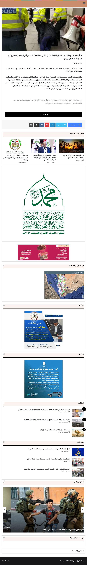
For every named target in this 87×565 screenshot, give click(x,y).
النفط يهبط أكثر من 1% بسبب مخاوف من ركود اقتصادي (73, 156)
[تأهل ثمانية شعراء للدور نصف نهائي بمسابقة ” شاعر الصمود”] (78, 452)
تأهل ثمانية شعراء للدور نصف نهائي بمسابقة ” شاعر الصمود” (49, 449)
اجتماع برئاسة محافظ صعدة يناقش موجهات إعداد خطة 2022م (48, 459)
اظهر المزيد (44, 114)
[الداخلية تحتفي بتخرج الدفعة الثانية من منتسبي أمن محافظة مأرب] (78, 472)
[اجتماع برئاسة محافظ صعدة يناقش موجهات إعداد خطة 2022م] (78, 462)
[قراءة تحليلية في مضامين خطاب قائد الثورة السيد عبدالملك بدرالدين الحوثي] (78, 413)
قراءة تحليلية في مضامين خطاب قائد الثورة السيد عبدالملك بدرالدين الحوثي (44, 409)
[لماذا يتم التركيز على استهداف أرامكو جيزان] (78, 433)
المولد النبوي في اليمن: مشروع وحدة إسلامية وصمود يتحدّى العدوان (47, 419)
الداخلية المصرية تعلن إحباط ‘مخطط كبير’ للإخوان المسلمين (56, 530)
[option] (43, 510)
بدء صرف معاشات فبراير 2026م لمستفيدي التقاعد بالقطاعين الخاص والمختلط (15, 157)
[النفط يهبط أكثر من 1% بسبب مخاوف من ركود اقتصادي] (71, 146)
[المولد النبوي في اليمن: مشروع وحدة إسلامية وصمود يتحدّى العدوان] (78, 423)
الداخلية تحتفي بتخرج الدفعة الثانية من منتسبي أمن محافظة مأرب (47, 469)
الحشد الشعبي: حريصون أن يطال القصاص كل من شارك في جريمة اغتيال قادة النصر (44, 157)
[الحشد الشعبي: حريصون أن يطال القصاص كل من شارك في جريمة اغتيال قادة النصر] (43, 146)
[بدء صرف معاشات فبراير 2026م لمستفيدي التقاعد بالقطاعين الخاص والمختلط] (15, 146)
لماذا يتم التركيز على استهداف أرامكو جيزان (55, 429)
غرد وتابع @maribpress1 (77, 551)
